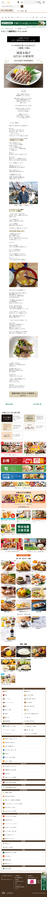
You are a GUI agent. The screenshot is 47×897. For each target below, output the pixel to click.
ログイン (22, 3)
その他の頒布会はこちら (23, 506)
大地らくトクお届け (9, 847)
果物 (18, 17)
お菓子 (37, 17)
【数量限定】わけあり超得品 (10, 769)
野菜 (9, 17)
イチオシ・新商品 (8, 761)
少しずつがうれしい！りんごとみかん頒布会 (13, 803)
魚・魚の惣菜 (29, 702)
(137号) (20, 10)
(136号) (6, 10)
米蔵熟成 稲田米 (8, 792)
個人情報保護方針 (18, 877)
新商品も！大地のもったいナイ (11, 738)
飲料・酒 (28, 717)
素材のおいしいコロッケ (9, 838)
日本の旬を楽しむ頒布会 (9, 796)
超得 (2, 17)
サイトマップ (18, 885)
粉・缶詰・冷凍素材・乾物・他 (32, 713)
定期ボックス (7, 843)
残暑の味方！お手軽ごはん (10, 742)
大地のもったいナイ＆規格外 (10, 777)
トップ (2, 28)
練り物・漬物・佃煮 (30, 706)
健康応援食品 (7, 721)
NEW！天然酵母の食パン (10, 746)
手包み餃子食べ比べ (9, 819)
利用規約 (17, 879)
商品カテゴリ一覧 (9, 28)
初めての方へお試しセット (6, 879)
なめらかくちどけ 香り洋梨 (10, 811)
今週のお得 (7, 773)
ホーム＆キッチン (8, 733)
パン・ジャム (7, 698)
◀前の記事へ (9, 404)
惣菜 (33, 17)
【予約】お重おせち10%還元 (10, 782)
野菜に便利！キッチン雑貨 (10, 726)
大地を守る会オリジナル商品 (10, 852)
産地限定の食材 (8, 859)
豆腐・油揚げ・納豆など (31, 698)
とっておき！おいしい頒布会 (10, 816)
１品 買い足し (8, 856)
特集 (6, 17)
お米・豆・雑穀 (8, 709)
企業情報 (29, 875)
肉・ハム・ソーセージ (24, 17)
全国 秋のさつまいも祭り (10, 807)
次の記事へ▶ (37, 404)
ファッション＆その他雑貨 (31, 733)
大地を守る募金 (8, 868)
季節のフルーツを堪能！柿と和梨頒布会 (12, 800)
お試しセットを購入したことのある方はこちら (36, 26)
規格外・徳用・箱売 (30, 721)
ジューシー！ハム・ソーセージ (11, 823)
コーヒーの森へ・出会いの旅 (10, 831)
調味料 (6, 713)
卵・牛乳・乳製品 (29, 695)
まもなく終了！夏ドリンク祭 (10, 749)
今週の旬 (6, 753)
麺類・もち (7, 717)
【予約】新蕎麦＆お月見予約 (10, 787)
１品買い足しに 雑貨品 (31, 726)
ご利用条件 (17, 875)
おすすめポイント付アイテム (10, 766)
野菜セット (13, 17)
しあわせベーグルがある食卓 (10, 827)
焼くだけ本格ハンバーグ (9, 834)
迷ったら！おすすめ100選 (10, 757)
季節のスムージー (8, 863)
